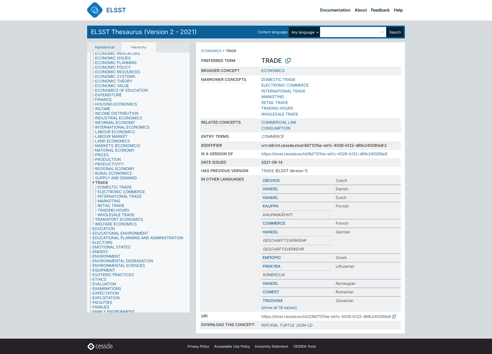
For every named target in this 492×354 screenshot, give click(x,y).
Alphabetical (104, 47)
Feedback (380, 10)
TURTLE (287, 325)
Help (398, 10)
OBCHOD (271, 180)
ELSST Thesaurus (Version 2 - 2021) (144, 32)
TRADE (267, 170)
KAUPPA (271, 206)
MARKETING (272, 96)
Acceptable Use (232, 346)
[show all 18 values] (279, 307)
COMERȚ (271, 291)
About (361, 10)
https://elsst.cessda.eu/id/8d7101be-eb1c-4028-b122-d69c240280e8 (324, 153)
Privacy (198, 346)
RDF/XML (269, 325)
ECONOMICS (211, 51)
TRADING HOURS (277, 108)
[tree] (138, 183)
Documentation (335, 10)
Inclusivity (271, 346)
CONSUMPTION (275, 128)
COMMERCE (274, 223)
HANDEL (270, 188)
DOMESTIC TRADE (278, 79)
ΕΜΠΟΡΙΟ (272, 257)
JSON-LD (304, 325)
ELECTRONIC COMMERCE (285, 85)
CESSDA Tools (304, 346)
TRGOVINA (273, 300)
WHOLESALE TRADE (279, 114)
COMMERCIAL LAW (278, 122)
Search (395, 32)
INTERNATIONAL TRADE (283, 91)
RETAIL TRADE (274, 102)
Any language (303, 32)
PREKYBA (272, 266)
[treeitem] (120, 53)
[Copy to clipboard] (288, 61)
